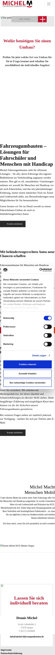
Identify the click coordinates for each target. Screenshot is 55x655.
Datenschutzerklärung (11, 653)
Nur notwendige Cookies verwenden (27, 382)
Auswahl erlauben (27, 373)
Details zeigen (39, 355)
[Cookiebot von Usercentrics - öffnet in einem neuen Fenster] (39, 270)
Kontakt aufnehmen (15, 224)
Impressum (6, 650)
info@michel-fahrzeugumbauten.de (27, 636)
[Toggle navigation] (49, 4)
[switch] (48, 326)
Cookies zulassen (27, 364)
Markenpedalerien (9, 394)
